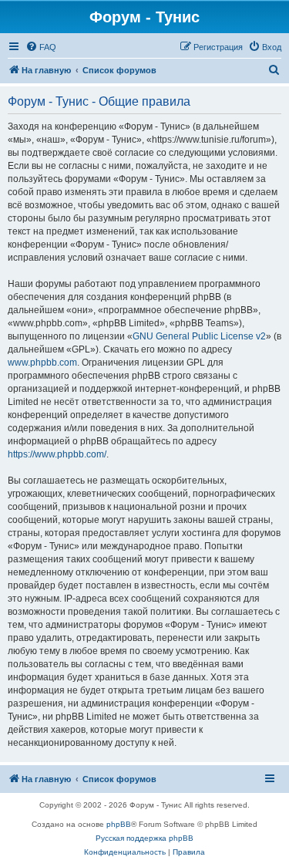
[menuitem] (40, 47)
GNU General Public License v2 (199, 336)
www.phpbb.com (42, 362)
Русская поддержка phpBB (144, 838)
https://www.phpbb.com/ (57, 454)
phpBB (118, 824)
